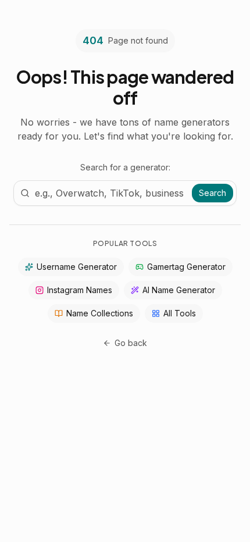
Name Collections (99, 313)
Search (212, 193)
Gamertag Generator (186, 267)
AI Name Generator (178, 290)
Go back (131, 343)
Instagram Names (79, 290)
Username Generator (77, 267)
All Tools (179, 313)
